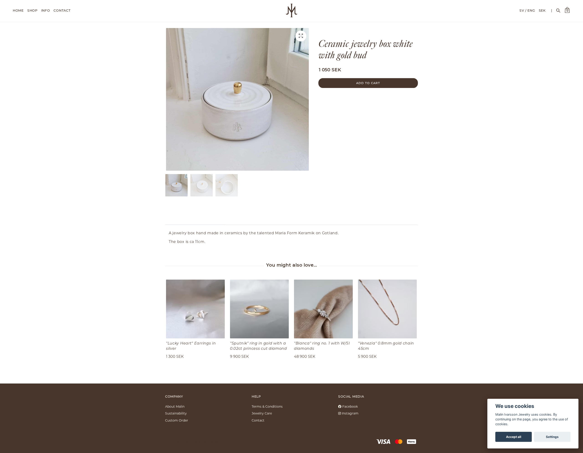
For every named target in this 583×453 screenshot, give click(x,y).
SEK (542, 10)
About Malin (174, 406)
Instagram (349, 413)
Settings (552, 437)
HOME (18, 10)
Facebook (349, 406)
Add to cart (368, 83)
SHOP (32, 10)
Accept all (513, 437)
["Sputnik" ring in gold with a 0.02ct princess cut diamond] (259, 309)
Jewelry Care (262, 413)
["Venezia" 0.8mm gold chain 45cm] (387, 309)
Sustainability (176, 413)
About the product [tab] (195, 218)
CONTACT (62, 10)
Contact (258, 420)
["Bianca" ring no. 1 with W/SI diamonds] (323, 309)
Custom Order (176, 420)
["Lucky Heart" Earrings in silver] (195, 309)
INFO (45, 10)
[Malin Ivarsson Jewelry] (291, 10)
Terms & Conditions (267, 406)
